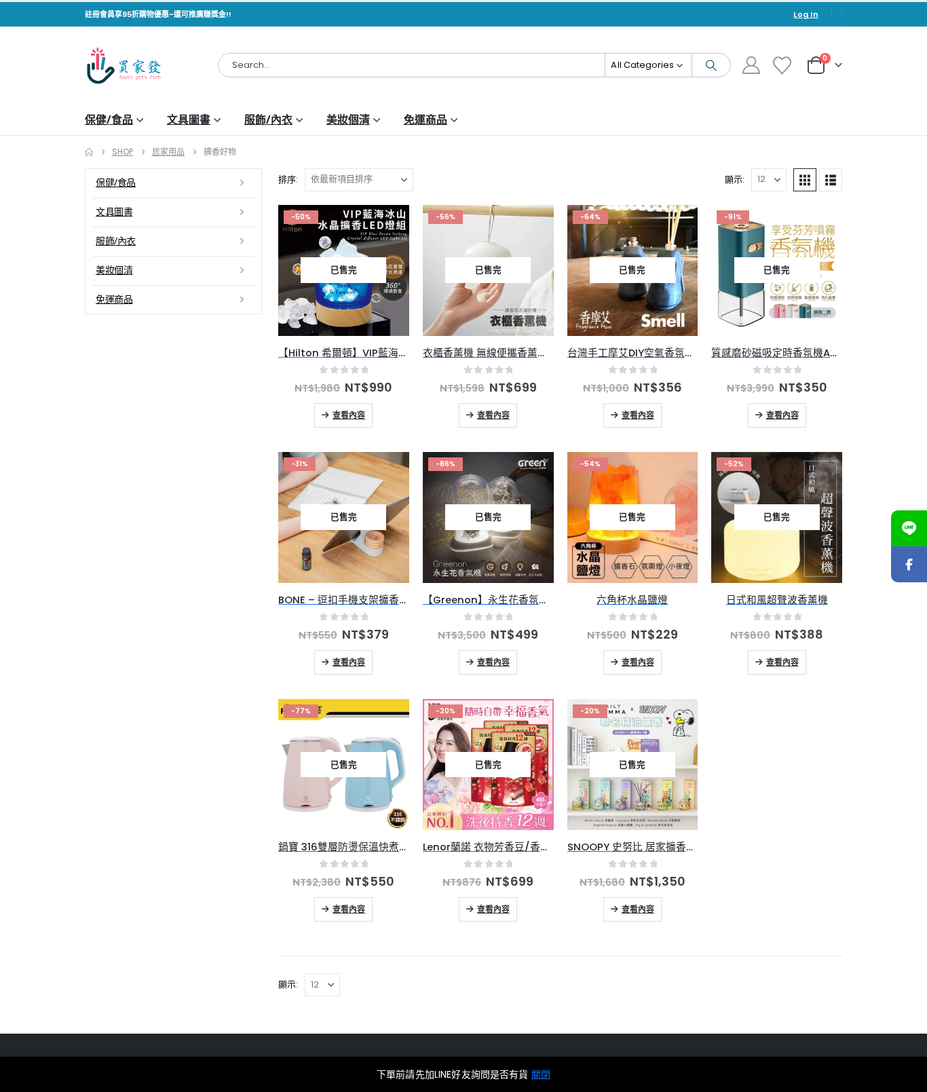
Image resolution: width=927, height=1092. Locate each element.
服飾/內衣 (268, 119)
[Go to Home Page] (89, 152)
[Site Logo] (124, 65)
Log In (805, 14)
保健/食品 (109, 119)
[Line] (909, 528)
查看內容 (349, 415)
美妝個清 (348, 119)
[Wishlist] (782, 65)
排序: (288, 179)
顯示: (734, 179)
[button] (804, 179)
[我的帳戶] (750, 65)
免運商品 (425, 119)
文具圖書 (188, 119)
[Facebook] (909, 564)
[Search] (711, 65)
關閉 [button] (540, 1074)
